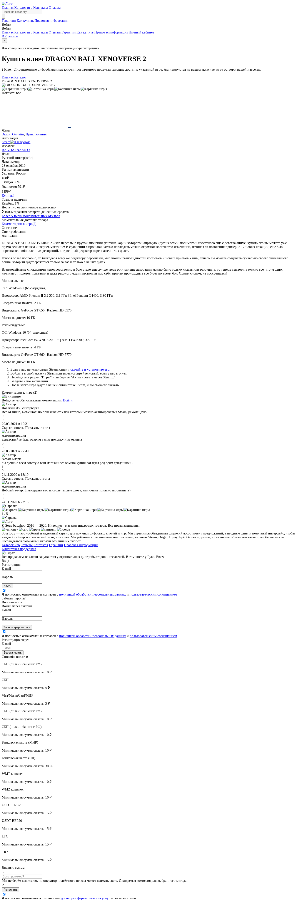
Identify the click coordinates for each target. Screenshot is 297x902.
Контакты (40, 7)
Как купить (25, 20)
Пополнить (10, 889)
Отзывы (55, 7)
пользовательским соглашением (153, 594)
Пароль (7, 577)
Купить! (8, 195)
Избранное (10, 36)
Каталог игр (23, 7)
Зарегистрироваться (16, 627)
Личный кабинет (141, 32)
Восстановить (12, 652)
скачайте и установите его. (90, 369)
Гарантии (9, 20)
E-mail (6, 568)
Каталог (20, 77)
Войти (68, 400)
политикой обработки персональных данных (92, 594)
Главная (7, 7)
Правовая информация (51, 20)
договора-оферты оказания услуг (85, 898)
